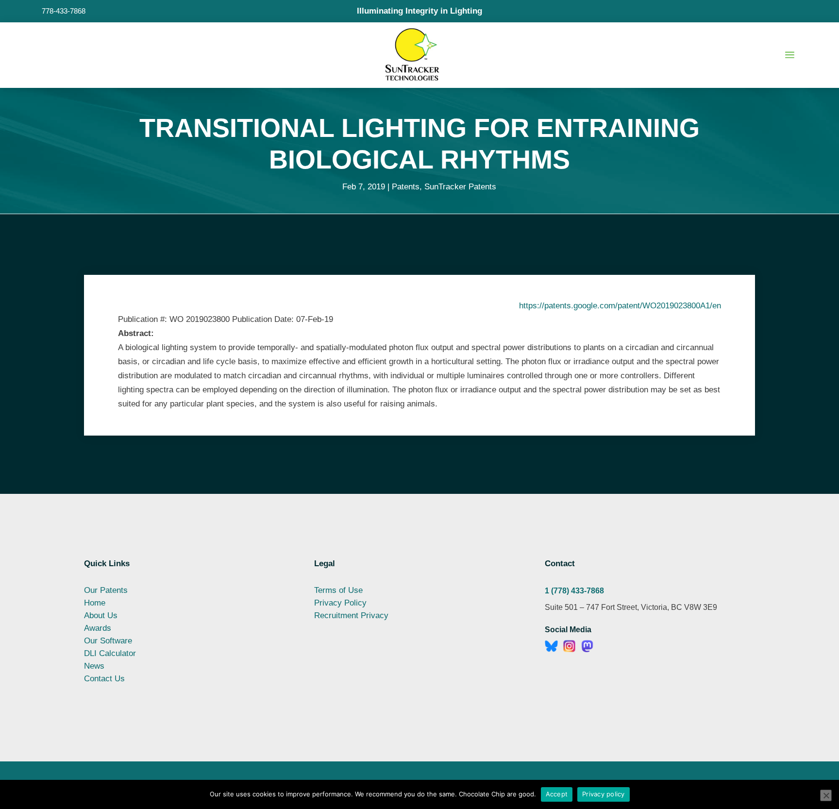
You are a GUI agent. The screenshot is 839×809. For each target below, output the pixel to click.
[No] (826, 795)
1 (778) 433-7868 (574, 591)
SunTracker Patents (460, 186)
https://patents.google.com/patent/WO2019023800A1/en (620, 305)
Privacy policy (603, 794)
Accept (557, 794)
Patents (406, 186)
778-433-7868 (63, 11)
